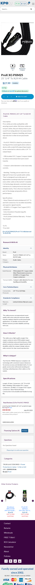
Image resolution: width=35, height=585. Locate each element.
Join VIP (11, 91)
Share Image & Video (8, 422)
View (25, 430)
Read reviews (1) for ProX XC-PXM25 (16, 402)
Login (24, 3)
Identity (6, 248)
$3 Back (4, 91)
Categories (8, 459)
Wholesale (8, 533)
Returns (7, 528)
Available (15, 83)
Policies (7, 556)
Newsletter (9, 547)
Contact (7, 523)
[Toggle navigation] (33, 4)
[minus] (4, 96)
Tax (4, 88)
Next (33, 501)
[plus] (11, 96)
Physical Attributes (10, 267)
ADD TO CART (22, 96)
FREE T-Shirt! (9, 537)
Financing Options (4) (12, 431)
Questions (8, 440)
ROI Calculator (10, 542)
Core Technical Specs (10, 287)
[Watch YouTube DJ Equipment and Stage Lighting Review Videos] (19, 561)
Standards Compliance (11, 298)
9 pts (10, 407)
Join (18, 3)
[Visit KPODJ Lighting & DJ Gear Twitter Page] (15, 561)
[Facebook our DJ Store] (6, 561)
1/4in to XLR (22, 467)
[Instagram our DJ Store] (10, 561)
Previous (2, 501)
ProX (9, 472)
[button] (13, 67)
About (6, 551)
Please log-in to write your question (17, 450)
